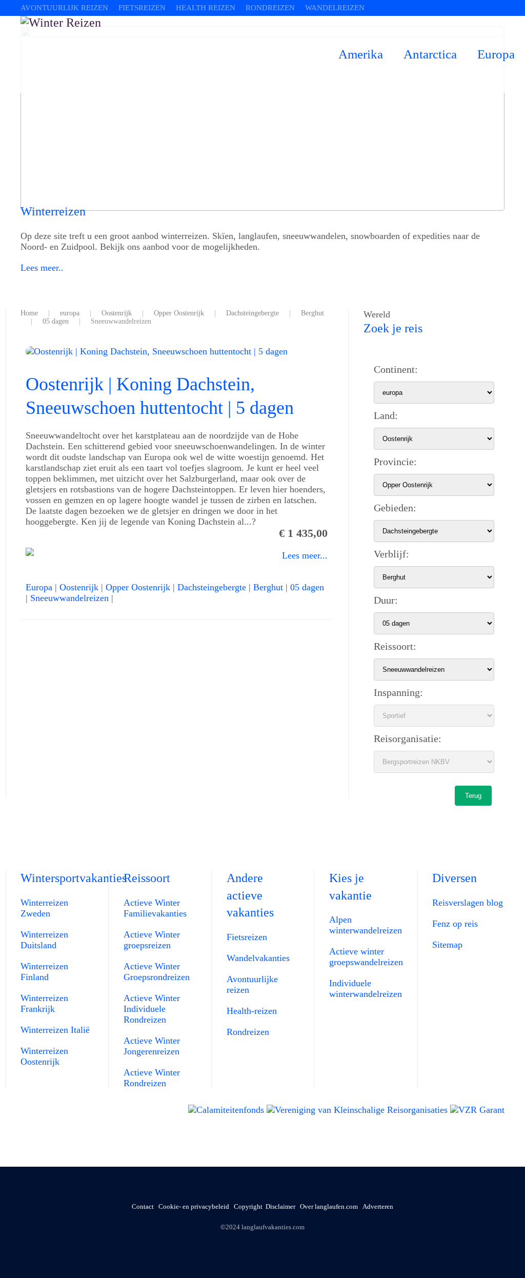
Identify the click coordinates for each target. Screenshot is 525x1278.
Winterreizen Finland (44, 971)
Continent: (396, 369)
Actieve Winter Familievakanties (155, 907)
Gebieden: (395, 507)
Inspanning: (398, 692)
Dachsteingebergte (211, 587)
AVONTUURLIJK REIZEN (64, 8)
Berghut (268, 587)
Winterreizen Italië (55, 1030)
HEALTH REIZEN (205, 8)
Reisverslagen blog (467, 902)
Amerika (360, 54)
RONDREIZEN (270, 8)
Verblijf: (391, 554)
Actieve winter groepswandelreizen (366, 956)
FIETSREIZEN (142, 8)
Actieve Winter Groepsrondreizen (157, 971)
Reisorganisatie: (407, 738)
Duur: (386, 600)
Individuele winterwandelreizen (365, 988)
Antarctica (430, 54)
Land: (386, 415)
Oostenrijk (78, 587)
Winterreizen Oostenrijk (44, 1056)
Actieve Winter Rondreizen (152, 1077)
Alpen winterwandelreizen (365, 924)
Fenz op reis (455, 923)
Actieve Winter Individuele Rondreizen (152, 1009)
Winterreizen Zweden (44, 907)
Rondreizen (248, 1032)
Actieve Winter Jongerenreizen (152, 1045)
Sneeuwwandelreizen (69, 598)
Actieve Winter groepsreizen (152, 939)
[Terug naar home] (174, 54)
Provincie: (395, 461)
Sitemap (447, 945)
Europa (496, 54)
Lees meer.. (42, 268)
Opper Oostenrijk (138, 587)
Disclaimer (280, 1206)
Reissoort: (395, 646)
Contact (143, 1206)
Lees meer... (305, 555)
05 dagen (307, 587)
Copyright (248, 1206)
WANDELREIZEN (335, 8)
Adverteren (377, 1206)
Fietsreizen (247, 937)
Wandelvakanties (258, 958)
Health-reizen (252, 1011)
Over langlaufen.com (329, 1206)
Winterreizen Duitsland (44, 939)
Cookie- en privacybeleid (193, 1206)
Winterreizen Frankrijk (44, 1003)
